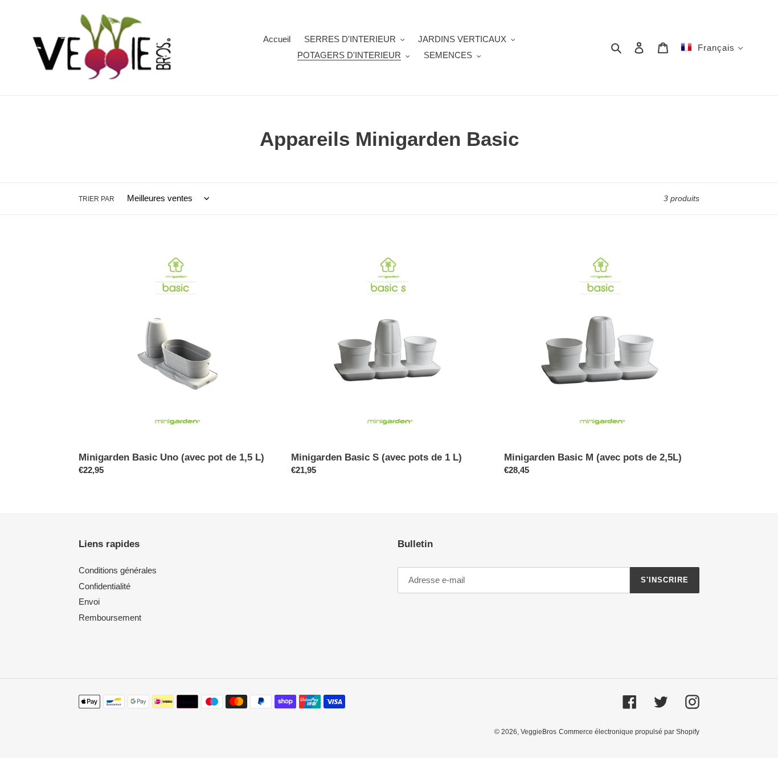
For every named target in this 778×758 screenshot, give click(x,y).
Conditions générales (118, 570)
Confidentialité (104, 586)
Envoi (89, 601)
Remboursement (110, 617)
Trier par (96, 199)
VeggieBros (538, 732)
